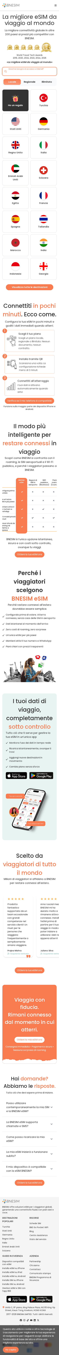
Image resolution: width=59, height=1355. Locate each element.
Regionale (29, 81)
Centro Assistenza (39, 1235)
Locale (12, 81)
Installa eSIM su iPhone (13, 1268)
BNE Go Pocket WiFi (39, 1227)
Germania (7, 1234)
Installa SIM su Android (13, 1284)
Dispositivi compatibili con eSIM (13, 1263)
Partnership (35, 1261)
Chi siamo (35, 1265)
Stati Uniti (7, 1230)
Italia (4, 1242)
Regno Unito (8, 1238)
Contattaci (35, 1269)
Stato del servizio (38, 1239)
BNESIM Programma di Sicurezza (40, 1279)
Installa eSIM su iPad (12, 1272)
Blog (32, 1231)
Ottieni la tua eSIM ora (29, 554)
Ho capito (10, 1349)
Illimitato (47, 81)
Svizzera (6, 1250)
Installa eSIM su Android (13, 1276)
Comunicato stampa (40, 1273)
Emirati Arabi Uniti (11, 1246)
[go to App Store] (16, 775)
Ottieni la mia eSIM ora (29, 1039)
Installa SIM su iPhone (12, 1280)
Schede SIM (35, 1223)
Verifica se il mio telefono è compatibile (29, 400)
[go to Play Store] (41, 775)
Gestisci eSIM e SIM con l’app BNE (13, 1289)
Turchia (6, 1226)
